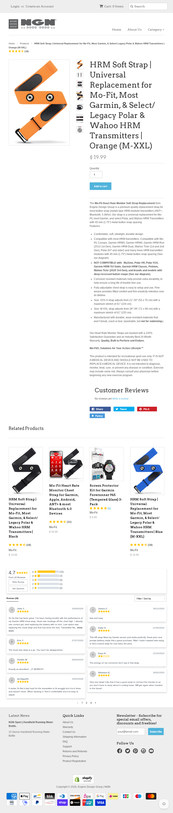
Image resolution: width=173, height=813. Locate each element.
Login (15, 6)
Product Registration (74, 761)
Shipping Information (74, 736)
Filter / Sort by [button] (144, 599)
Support (67, 746)
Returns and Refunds (75, 751)
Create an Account (40, 6)
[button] (19, 51)
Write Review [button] (18, 582)
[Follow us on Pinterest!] (136, 752)
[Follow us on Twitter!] (128, 752)
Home (116, 29)
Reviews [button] (12, 598)
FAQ (65, 741)
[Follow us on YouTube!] (152, 752)
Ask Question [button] (18, 589)
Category (155, 29)
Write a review (120, 398)
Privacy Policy (71, 756)
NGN (107, 786)
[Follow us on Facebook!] (120, 752)
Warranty (68, 727)
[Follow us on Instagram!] (144, 752)
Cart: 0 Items (113, 6)
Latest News (19, 716)
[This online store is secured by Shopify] (83, 783)
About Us (134, 29)
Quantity (94, 168)
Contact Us (69, 731)
